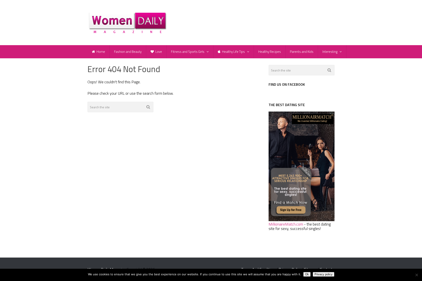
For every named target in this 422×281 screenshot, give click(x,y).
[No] (416, 275)
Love (158, 51)
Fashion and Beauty (128, 51)
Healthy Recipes (269, 51)
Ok (307, 274)
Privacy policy (324, 274)
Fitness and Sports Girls (187, 51)
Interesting (329, 51)
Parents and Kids (301, 51)
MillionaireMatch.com (286, 224)
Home (100, 51)
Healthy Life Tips (233, 51)
